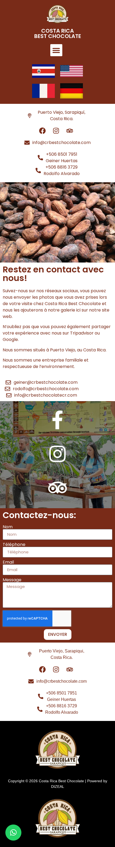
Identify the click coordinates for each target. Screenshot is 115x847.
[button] (56, 50)
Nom (8, 527)
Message (12, 580)
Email (8, 562)
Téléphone (14, 544)
